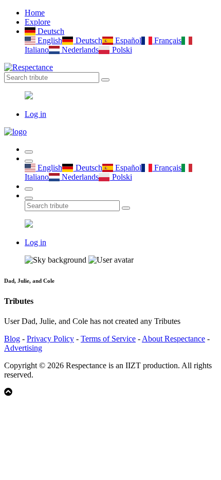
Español (127, 40)
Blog (12, 338)
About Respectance (173, 338)
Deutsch (49, 31)
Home (35, 12)
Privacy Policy (50, 338)
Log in (35, 114)
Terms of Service (108, 338)
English (48, 40)
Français (166, 40)
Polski (121, 49)
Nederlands (79, 49)
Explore (37, 22)
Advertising (23, 348)
